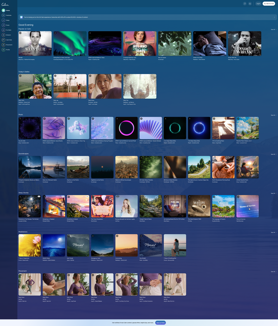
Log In (258, 3)
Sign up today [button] (161, 322)
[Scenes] (250, 3)
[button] (148, 17)
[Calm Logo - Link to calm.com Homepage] (5, 4)
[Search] (245, 3)
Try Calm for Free (269, 3)
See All (273, 29)
